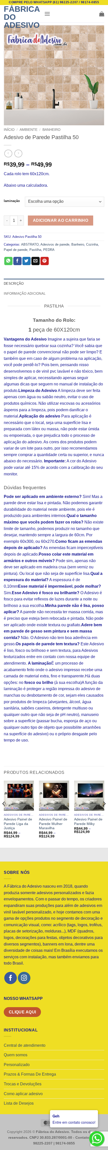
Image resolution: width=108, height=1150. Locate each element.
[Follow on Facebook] (10, 978)
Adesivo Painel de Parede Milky (88, 821)
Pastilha (35, 250)
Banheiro (51, 130)
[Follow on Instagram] (24, 978)
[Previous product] (18, 153)
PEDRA (49, 250)
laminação (12, 201)
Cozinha (92, 244)
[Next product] (8, 153)
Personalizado (17, 1065)
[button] (47, 14)
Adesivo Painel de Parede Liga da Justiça (18, 823)
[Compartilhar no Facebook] (17, 261)
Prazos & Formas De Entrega (30, 1074)
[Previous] (4, 813)
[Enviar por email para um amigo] (35, 261)
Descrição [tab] (14, 283)
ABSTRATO (30, 244)
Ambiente (28, 130)
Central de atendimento (24, 1045)
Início (9, 130)
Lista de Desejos (19, 1103)
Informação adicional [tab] (24, 293)
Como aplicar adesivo (23, 1094)
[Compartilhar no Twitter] (26, 261)
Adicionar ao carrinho (60, 220)
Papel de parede (15, 250)
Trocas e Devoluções (22, 1084)
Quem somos (15, 1055)
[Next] (104, 813)
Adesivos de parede (54, 244)
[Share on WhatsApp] (8, 261)
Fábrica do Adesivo (22, 17)
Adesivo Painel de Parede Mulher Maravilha (53, 823)
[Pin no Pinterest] (44, 261)
